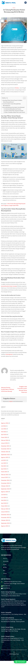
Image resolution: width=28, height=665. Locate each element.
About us (5, 558)
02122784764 (6, 588)
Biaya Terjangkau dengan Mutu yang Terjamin (15, 112)
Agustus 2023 (4, 526)
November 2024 (5, 483)
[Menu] (25, 2)
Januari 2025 (4, 477)
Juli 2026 (3, 426)
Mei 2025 (3, 466)
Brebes (17, 88)
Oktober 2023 (4, 520)
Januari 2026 (4, 443)
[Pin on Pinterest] (18, 361)
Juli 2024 (3, 494)
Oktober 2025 (4, 451)
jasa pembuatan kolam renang (8, 286)
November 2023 (5, 517)
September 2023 (5, 523)
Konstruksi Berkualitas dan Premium (13, 109)
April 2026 (4, 434)
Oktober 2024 (4, 486)
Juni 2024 (3, 497)
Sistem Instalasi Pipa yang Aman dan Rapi (14, 110)
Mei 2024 (3, 500)
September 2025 (5, 454)
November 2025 (5, 448)
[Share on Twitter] (12, 361)
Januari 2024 (4, 511)
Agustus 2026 (4, 423)
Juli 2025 (3, 460)
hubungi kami (9, 354)
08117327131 (6, 585)
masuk (10, 401)
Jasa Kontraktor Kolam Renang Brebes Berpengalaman (12, 104)
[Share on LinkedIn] (20, 361)
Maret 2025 (4, 471)
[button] (20, 661)
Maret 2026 (4, 437)
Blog (14, 7)
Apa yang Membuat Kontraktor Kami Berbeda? (14, 107)
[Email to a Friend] (15, 361)
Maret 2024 (4, 506)
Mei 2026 (3, 431)
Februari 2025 (4, 474)
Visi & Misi (5, 561)
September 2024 (5, 489)
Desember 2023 (5, 514)
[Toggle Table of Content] (23, 98)
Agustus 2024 (4, 491)
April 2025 (4, 469)
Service (5, 567)
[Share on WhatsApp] (7, 361)
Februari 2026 (4, 440)
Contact (5, 573)
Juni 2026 (3, 428)
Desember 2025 (5, 446)
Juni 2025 (3, 463)
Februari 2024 (4, 509)
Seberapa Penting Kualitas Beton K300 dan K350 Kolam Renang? (7, 389)
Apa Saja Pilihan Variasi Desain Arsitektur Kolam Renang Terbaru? (12, 101)
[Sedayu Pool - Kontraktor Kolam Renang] (8, 2)
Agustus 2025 (4, 457)
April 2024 (4, 503)
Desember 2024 (5, 480)
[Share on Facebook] (10, 361)
